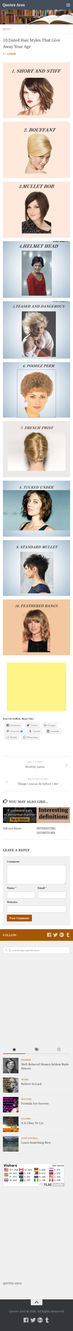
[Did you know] (19, 815)
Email (42, 888)
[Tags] (36, 1050)
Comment (13, 861)
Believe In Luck (31, 1084)
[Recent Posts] (59, 1050)
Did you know (12, 828)
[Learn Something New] (10, 1144)
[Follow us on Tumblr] (67, 934)
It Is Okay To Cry (32, 1123)
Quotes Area (14, 4)
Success (26, 1098)
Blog (7, 29)
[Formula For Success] (10, 1104)
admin (11, 54)
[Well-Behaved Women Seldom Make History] (10, 1065)
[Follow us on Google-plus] (61, 934)
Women (26, 1059)
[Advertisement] (36, 687)
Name (11, 888)
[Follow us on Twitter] (55, 934)
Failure (26, 1118)
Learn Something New (36, 1142)
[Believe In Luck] (10, 1085)
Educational (29, 1138)
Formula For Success (35, 1103)
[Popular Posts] (14, 1050)
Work (24, 1079)
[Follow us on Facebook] (49, 934)
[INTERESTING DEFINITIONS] (53, 815)
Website (12, 902)
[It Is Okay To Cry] (10, 1124)
